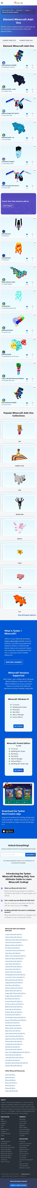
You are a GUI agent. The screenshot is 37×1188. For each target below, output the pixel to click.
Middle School (24, 1149)
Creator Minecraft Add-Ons (13, 934)
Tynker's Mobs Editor (11, 641)
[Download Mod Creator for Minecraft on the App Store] (8, 831)
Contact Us (23, 1176)
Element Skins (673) (9, 40)
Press (2, 1125)
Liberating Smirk (8, 163)
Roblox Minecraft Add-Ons (13, 991)
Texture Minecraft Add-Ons (13, 937)
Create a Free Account (18, 1185)
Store (2, 1135)
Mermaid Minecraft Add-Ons (14, 980)
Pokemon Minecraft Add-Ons (14, 958)
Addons (27, 10)
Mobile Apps (5, 1129)
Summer (22, 1135)
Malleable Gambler (9, 67)
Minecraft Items (10, 1085)
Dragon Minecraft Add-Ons (13, 996)
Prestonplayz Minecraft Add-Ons (15, 975)
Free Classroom (24, 1145)
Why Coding (23, 1127)
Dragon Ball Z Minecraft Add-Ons (15, 993)
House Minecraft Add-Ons (13, 1055)
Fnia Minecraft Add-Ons (12, 1060)
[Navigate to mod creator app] (18, 793)
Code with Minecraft (11, 1091)
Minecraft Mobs (10, 1075)
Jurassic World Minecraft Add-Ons (15, 1020)
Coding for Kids (8, 10)
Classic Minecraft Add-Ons (13, 942)
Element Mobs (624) (26, 40)
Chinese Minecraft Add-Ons (13, 1041)
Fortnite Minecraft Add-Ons (13, 961)
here (26, 906)
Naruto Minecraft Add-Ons (13, 972)
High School (23, 1151)
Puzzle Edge (7, 139)
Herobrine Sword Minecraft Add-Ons (16, 1063)
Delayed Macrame (8, 380)
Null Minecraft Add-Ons (12, 1047)
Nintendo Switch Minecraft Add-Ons (16, 940)
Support (3, 1123)
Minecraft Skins (10, 1077)
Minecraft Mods (10, 1088)
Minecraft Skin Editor (8, 1147)
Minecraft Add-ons (7, 1153)
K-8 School (22, 1157)
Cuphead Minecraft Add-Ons (14, 983)
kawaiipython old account (11, 356)
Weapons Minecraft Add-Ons (14, 945)
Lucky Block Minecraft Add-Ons (15, 950)
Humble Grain (7, 91)
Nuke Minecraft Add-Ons (13, 953)
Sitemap (3, 1131)
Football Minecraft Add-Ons (13, 1044)
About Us (4, 1121)
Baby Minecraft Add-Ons (12, 1031)
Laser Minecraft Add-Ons (13, 964)
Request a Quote (24, 1168)
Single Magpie (7, 284)
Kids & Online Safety (7, 1176)
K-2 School (22, 1155)
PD (20, 1162)
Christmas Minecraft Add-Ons (14, 1004)
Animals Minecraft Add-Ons (13, 1012)
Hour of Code (5, 1162)
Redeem (22, 1125)
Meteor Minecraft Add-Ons (13, 1028)
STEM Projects (23, 1166)
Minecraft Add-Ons (11, 1083)
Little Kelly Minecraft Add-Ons (14, 1057)
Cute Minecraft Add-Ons (12, 985)
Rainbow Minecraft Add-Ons (14, 988)
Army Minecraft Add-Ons (13, 1015)
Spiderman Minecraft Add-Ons (14, 1039)
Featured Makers (24, 1129)
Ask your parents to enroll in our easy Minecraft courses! (18, 849)
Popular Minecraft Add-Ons (13, 1065)
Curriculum (23, 1121)
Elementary (23, 1147)
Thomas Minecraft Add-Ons (13, 1049)
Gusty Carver (7, 404)
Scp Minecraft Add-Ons (12, 1023)
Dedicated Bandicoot (9, 308)
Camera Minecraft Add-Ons (13, 967)
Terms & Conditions (14, 1174)
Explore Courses (14, 662)
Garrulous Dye (7, 115)
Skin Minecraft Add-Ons (12, 948)
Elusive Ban (6, 187)
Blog (2, 1119)
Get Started (18, 726)
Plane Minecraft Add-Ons (13, 1025)
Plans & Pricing (24, 1131)
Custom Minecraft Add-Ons (13, 1001)
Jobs (2, 1127)
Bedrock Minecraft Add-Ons (13, 1007)
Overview (22, 1119)
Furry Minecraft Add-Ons (13, 969)
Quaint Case (7, 332)
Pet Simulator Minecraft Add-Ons (15, 1017)
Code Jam (4, 1160)
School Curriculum (25, 1143)
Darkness (6, 236)
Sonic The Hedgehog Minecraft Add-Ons (17, 1052)
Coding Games (5, 1141)
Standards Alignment (26, 1160)
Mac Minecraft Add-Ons (12, 999)
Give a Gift (22, 1123)
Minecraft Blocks (10, 1080)
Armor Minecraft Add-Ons (13, 1009)
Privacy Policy (25, 1174)
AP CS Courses (24, 1153)
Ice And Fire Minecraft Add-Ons (15, 977)
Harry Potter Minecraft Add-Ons (15, 1033)
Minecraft (19, 10)
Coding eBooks (5, 1133)
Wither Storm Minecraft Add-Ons (15, 956)
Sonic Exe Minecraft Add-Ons (14, 1036)
